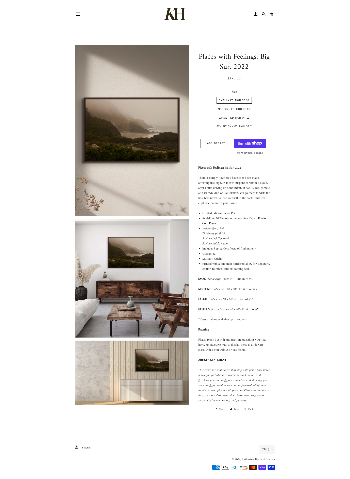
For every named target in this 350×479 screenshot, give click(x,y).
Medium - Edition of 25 (234, 109)
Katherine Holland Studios (258, 459)
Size (234, 91)
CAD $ (265, 449)
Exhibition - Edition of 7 (234, 126)
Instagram (85, 447)
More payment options (250, 152)
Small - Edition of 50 (234, 100)
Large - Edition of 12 (234, 117)
